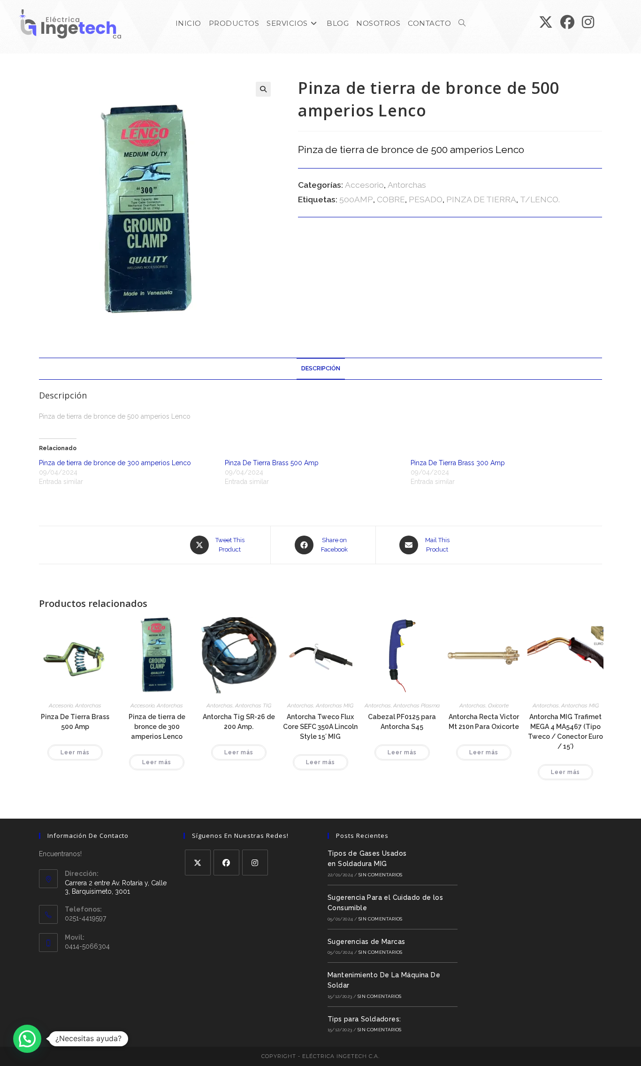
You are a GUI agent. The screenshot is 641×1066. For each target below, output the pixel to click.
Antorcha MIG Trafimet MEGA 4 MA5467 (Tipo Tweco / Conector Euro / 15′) (565, 731)
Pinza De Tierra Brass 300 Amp (458, 463)
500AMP (356, 199)
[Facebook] (226, 862)
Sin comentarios (380, 874)
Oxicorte (498, 705)
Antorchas (407, 185)
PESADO (426, 199)
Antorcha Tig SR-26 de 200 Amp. (239, 721)
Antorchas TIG (253, 705)
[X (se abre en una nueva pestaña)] (546, 22)
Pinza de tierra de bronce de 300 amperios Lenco (115, 463)
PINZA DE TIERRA (481, 199)
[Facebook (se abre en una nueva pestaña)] (567, 22)
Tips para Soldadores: (364, 1019)
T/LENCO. (540, 199)
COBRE (391, 199)
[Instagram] (255, 862)
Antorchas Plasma (416, 705)
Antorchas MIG (334, 705)
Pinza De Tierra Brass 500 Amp (272, 463)
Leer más (75, 752)
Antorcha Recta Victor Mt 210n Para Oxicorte (484, 721)
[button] (263, 89)
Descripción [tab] (320, 368)
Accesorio (364, 185)
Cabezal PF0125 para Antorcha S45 (402, 721)
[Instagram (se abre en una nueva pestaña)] (588, 22)
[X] (198, 862)
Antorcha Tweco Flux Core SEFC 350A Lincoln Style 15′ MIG (320, 726)
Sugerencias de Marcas (366, 941)
